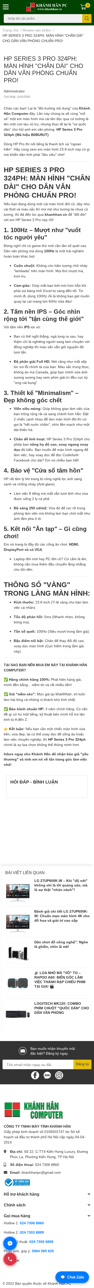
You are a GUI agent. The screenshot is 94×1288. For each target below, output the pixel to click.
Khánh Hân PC (59, 1283)
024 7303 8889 (32, 1232)
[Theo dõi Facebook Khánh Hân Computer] (35, 1075)
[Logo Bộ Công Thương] (17, 1182)
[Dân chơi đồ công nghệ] (17, 952)
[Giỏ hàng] (83, 7)
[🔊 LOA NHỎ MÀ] (17, 983)
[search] (86, 18)
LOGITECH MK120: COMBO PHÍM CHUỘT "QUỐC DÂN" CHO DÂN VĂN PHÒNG (61, 1008)
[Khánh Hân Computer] (47, 7)
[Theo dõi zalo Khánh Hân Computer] (47, 1075)
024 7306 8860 (47, 1164)
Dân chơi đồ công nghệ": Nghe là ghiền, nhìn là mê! (61, 944)
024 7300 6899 (41, 1241)
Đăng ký (82, 1064)
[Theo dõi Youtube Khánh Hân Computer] (59, 1075)
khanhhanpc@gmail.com (41, 1172)
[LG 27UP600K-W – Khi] (17, 891)
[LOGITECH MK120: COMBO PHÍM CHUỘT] (17, 1013)
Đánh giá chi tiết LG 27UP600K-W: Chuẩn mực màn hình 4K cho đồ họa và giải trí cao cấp (62, 915)
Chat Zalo (72, 1277)
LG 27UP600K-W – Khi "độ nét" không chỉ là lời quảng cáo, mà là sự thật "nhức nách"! (60, 885)
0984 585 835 (43, 1251)
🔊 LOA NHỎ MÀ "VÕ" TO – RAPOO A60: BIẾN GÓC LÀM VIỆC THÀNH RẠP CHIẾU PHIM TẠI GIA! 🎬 (59, 980)
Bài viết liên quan (25, 872)
